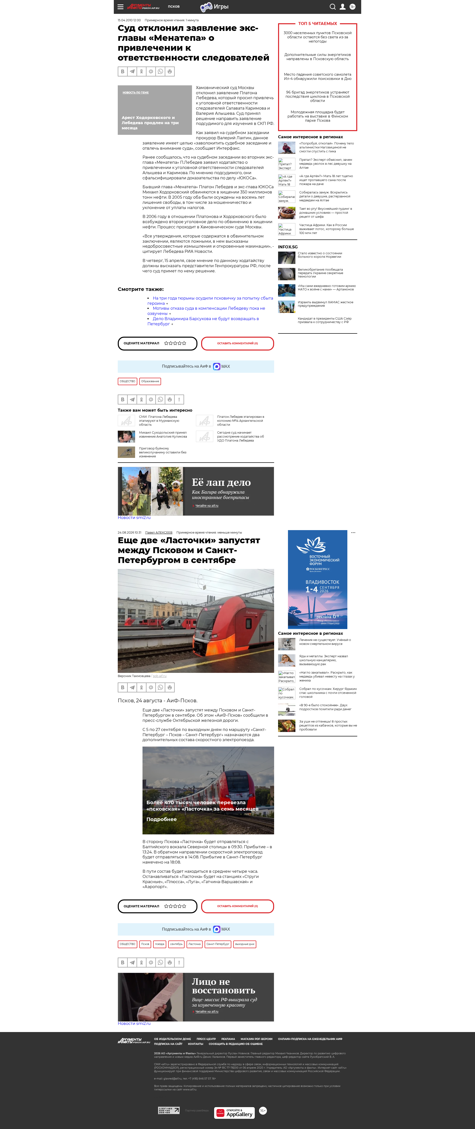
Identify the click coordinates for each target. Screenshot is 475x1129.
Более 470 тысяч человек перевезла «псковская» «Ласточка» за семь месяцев (202, 806)
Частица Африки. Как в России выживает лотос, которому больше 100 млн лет (326, 229)
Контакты (195, 1044)
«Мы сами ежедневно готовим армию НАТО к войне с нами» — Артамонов (327, 287)
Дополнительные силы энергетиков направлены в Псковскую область (318, 57)
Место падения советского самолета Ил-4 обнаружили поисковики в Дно (318, 76)
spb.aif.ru (159, 676)
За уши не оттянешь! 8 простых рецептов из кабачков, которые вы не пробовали (328, 725)
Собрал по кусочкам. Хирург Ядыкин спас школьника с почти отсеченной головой (328, 693)
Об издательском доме (172, 1039)
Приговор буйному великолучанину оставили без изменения (162, 452)
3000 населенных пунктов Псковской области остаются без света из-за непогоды (318, 37)
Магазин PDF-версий (256, 1039)
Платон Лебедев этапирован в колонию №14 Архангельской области (240, 420)
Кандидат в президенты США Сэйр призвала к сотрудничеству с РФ (325, 320)
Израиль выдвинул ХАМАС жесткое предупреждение (325, 304)
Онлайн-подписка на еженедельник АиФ (310, 1039)
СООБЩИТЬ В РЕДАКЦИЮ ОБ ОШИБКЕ (236, 1044)
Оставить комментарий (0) (237, 343)
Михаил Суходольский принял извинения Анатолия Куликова (163, 434)
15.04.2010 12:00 (129, 20)
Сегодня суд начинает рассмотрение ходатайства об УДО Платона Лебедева (240, 436)
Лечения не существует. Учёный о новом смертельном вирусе (325, 642)
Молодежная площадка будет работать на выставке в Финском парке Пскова (317, 116)
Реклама (228, 1039)
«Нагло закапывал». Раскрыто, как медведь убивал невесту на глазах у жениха (327, 676)
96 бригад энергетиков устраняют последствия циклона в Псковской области (317, 96)
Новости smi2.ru (134, 517)
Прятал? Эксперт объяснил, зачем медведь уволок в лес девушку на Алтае (325, 163)
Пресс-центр (206, 1039)
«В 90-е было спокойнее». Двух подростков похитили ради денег (325, 707)
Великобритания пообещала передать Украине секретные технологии (320, 273)
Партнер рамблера (197, 1110)
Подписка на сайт (168, 1044)
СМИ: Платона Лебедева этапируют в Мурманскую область (159, 420)
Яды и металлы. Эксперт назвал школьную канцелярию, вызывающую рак (323, 660)
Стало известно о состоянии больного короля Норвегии (320, 255)
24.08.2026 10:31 (129, 532)
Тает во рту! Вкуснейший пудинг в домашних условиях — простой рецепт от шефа (325, 212)
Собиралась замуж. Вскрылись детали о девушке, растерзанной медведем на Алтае (324, 196)
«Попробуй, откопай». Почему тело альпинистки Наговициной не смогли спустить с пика (326, 147)
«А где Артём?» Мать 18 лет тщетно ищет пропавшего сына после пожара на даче (326, 180)
